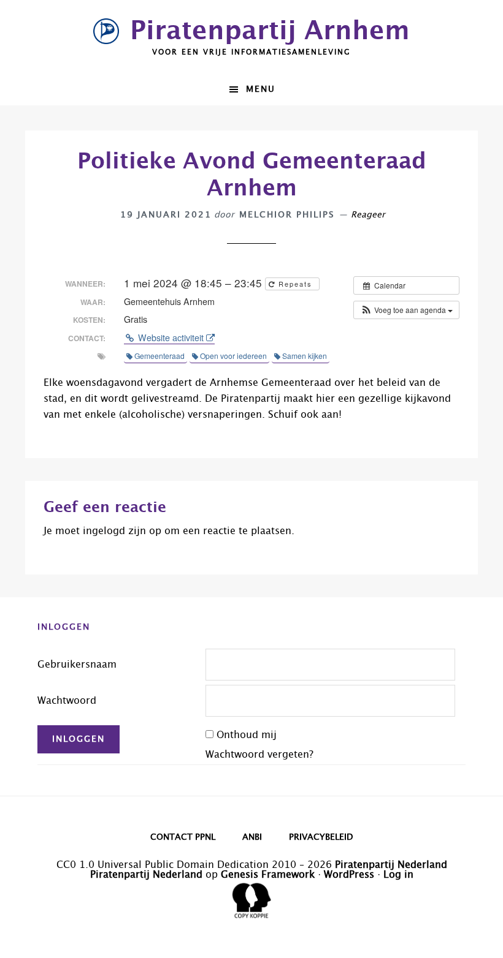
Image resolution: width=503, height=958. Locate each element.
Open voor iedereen (233, 355)
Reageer (368, 215)
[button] (406, 310)
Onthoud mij (247, 735)
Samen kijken (304, 355)
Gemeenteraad (159, 355)
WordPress (349, 875)
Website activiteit (171, 337)
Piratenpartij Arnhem (270, 31)
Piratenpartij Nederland (391, 865)
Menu (260, 89)
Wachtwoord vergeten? (259, 755)
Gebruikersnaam (77, 664)
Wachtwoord (66, 701)
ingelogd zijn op (122, 531)
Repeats (295, 284)
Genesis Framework (268, 875)
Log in (398, 875)
